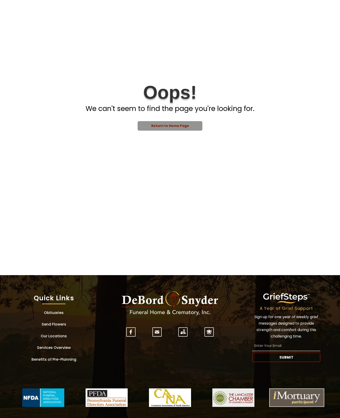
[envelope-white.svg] (157, 335)
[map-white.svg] (183, 335)
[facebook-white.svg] (131, 335)
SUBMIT (286, 357)
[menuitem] (54, 313)
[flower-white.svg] (209, 335)
